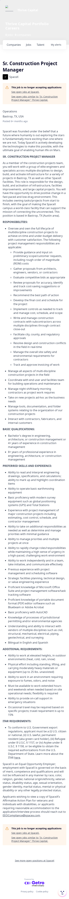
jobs (28, 45)
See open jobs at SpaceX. (25, 91)
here (17, 757)
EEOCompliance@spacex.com (21, 815)
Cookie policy (42, 891)
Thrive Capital (27, 10)
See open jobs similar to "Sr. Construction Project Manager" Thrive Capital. (34, 98)
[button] (62, 892)
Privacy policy (27, 891)
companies (14, 45)
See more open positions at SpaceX (34, 860)
